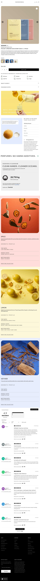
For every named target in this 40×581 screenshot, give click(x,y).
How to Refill (30, 550)
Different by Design (31, 548)
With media (24, 422)
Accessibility (16, 546)
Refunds (15, 545)
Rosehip (25, 128)
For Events (2, 546)
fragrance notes (6, 87)
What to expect (5, 83)
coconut (25, 135)
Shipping (15, 543)
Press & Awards (30, 541)
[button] (4, 45)
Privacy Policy (16, 548)
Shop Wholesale (3, 548)
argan (25, 130)
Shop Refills (3, 541)
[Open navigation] (1, 2)
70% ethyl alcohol (27, 123)
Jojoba (25, 125)
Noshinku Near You (4, 543)
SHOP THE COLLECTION (7, 263)
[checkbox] (24, 422)
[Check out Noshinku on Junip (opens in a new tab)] (22, 531)
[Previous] (3, 22)
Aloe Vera (26, 133)
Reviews (29, 543)
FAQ (15, 541)
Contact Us (3, 550)
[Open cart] (38, 2)
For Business (3, 545)
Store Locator (30, 553)
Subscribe (6, 571)
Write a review (34, 409)
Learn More (17, 184)
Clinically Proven (30, 546)
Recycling (29, 545)
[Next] (37, 22)
